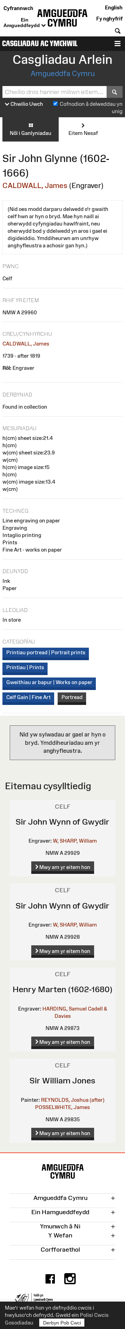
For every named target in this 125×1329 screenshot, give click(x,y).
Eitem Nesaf (83, 133)
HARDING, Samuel (64, 1009)
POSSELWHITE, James (62, 1107)
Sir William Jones (62, 1080)
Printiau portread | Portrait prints (45, 652)
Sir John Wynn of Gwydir (62, 821)
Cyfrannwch (18, 8)
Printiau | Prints (25, 667)
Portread (72, 697)
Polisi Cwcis (94, 1315)
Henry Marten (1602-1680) (62, 989)
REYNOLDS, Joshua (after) (73, 1100)
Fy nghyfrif (109, 19)
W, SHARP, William (75, 841)
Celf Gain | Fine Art (28, 697)
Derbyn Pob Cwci (62, 1323)
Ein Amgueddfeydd (22, 22)
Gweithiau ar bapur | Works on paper (49, 682)
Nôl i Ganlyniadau (30, 133)
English (114, 7)
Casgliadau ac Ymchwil (39, 43)
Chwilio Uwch (26, 104)
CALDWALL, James (34, 185)
